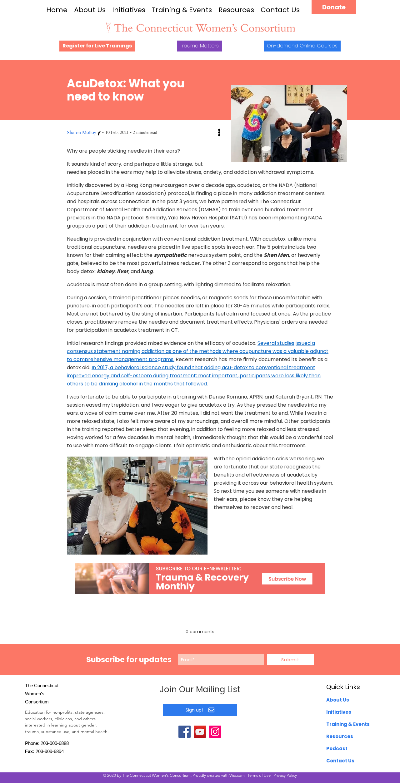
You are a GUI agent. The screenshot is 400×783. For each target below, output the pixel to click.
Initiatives (128, 10)
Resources (236, 10)
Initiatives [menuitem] (338, 712)
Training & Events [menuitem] (348, 724)
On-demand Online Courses (302, 45)
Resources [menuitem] (339, 736)
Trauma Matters (199, 45)
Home (57, 10)
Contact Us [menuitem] (340, 760)
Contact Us (280, 10)
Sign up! (194, 710)
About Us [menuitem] (337, 700)
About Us (90, 10)
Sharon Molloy (81, 132)
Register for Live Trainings (97, 45)
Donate (334, 7)
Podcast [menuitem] (337, 748)
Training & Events (182, 10)
